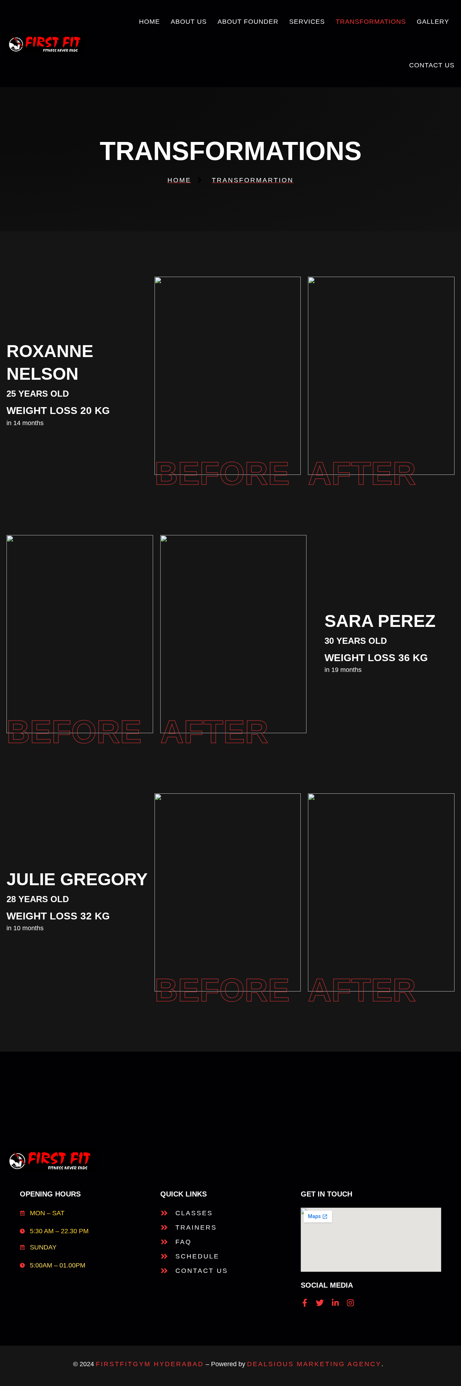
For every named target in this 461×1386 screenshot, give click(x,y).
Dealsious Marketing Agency (314, 1364)
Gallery (433, 21)
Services (307, 21)
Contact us (432, 65)
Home (149, 21)
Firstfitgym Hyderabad (150, 1364)
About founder (248, 21)
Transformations (371, 21)
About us (189, 21)
